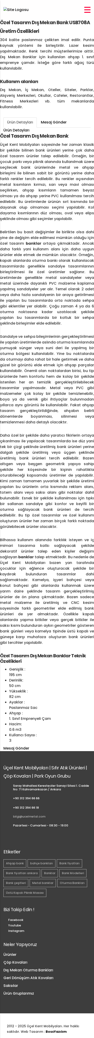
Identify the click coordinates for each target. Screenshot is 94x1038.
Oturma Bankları (72, 883)
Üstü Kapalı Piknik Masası (25, 893)
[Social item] (5, 837)
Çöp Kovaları (15, 962)
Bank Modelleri (73, 873)
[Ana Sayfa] (16, 9)
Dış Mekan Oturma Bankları (28, 970)
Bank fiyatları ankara (22, 873)
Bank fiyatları (69, 863)
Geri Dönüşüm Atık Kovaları (28, 977)
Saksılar (10, 985)
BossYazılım (56, 1031)
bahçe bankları (41, 863)
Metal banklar (42, 883)
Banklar (49, 873)
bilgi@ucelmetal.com (29, 816)
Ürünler (9, 954)
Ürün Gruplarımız (18, 993)
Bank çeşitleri (16, 883)
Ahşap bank (15, 863)
